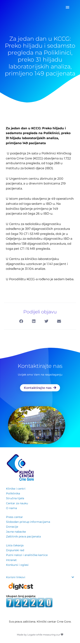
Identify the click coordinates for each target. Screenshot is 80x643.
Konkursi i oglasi (17, 564)
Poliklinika (13, 493)
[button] (21, 321)
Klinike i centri (15, 488)
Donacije (12, 526)
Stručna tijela (15, 498)
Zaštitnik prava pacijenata (23, 536)
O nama (11, 508)
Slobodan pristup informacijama (28, 521)
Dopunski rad (15, 550)
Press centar (14, 517)
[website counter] (29, 602)
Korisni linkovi (15, 577)
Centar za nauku (17, 503)
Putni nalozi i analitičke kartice (27, 555)
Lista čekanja (14, 545)
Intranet (11, 560)
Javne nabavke (16, 531)
